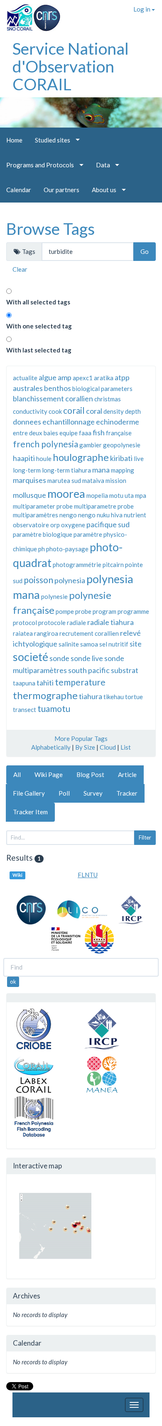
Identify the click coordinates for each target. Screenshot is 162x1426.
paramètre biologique (42, 534)
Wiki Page (48, 774)
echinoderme (117, 421)
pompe (65, 611)
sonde (59, 658)
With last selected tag (38, 350)
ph (41, 549)
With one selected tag (39, 326)
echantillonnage (68, 421)
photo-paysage (67, 549)
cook (55, 411)
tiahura (90, 696)
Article (127, 774)
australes (28, 388)
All (17, 774)
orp (55, 524)
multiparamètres (35, 515)
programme (133, 611)
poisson (38, 579)
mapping (122, 470)
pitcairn (113, 564)
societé (30, 657)
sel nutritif (113, 644)
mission (116, 480)
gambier (90, 445)
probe (83, 611)
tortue (134, 696)
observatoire (31, 524)
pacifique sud (108, 524)
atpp (122, 377)
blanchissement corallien (53, 398)
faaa (85, 433)
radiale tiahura (110, 622)
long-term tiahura (66, 470)
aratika (103, 377)
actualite (25, 377)
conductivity (30, 411)
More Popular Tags (81, 738)
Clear (19, 269)
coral (94, 410)
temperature (80, 682)
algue (47, 377)
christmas (107, 399)
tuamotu (53, 708)
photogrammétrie (77, 564)
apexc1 (83, 377)
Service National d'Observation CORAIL (70, 66)
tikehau (113, 696)
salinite (69, 644)
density (113, 411)
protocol (25, 622)
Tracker (126, 793)
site (136, 643)
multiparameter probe (43, 506)
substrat (124, 670)
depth (133, 411)
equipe (68, 433)
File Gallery (29, 793)
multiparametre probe (104, 506)
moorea (66, 493)
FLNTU (88, 874)
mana (101, 469)
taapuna (24, 683)
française (119, 433)
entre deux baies (35, 433)
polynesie (54, 596)
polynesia (69, 580)
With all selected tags (38, 302)
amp (64, 377)
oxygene (73, 524)
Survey (93, 793)
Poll (64, 793)
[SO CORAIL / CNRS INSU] (30, 14)
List (125, 747)
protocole (52, 622)
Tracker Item (30, 812)
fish (99, 432)
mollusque (29, 494)
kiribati (121, 458)
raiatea (23, 633)
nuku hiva (110, 515)
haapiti (24, 458)
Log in (142, 9)
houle (44, 458)
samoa (89, 644)
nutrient (135, 515)
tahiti (45, 682)
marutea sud (64, 480)
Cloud (108, 747)
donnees (27, 421)
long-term (27, 470)
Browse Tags (50, 228)
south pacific (89, 670)
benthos (57, 388)
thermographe (45, 695)
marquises (29, 480)
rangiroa (46, 633)
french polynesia (45, 444)
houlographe (81, 457)
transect (24, 709)
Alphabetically (51, 747)
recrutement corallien (89, 633)
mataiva (93, 480)
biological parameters (102, 388)
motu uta (121, 495)
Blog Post (90, 774)
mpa (140, 495)
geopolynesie (121, 445)
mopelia (97, 495)
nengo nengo (77, 515)
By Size (85, 747)
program (104, 611)
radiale (76, 622)
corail (74, 410)
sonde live (87, 658)
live (139, 458)
